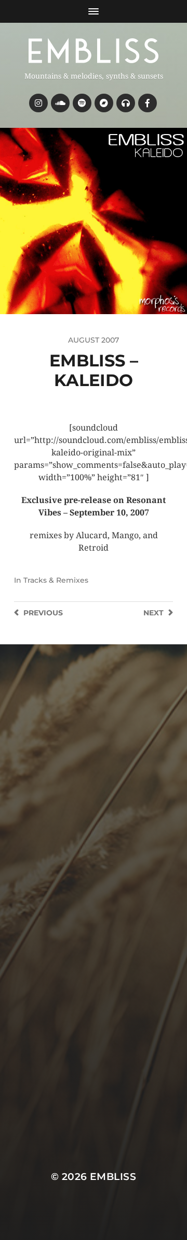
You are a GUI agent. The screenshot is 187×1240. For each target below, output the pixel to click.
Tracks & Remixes (55, 580)
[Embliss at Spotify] (82, 103)
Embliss (113, 1177)
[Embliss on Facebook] (147, 103)
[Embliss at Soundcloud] (60, 103)
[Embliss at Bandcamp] (104, 103)
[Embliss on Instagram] (38, 103)
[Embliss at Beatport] (125, 103)
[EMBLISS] (93, 50)
